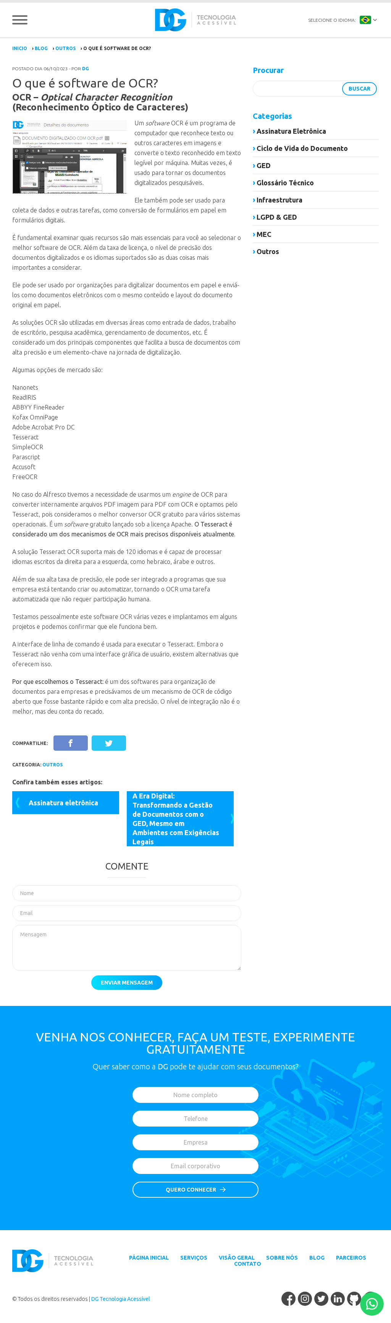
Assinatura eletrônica (63, 802)
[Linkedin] (338, 1299)
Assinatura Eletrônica (291, 131)
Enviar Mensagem (127, 983)
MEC (264, 234)
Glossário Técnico (285, 182)
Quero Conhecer (191, 1190)
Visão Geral (237, 1258)
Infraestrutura (279, 200)
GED (264, 165)
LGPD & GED (277, 217)
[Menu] (19, 19)
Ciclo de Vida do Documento (302, 148)
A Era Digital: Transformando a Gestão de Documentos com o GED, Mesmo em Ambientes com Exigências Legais (175, 818)
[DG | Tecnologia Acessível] (195, 19)
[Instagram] (305, 1299)
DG (85, 68)
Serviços (193, 1258)
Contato (247, 1264)
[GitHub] (354, 1299)
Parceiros (351, 1258)
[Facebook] (288, 1299)
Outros (65, 48)
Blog (41, 48)
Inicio (19, 48)
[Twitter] (321, 1299)
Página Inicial (149, 1258)
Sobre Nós (282, 1258)
